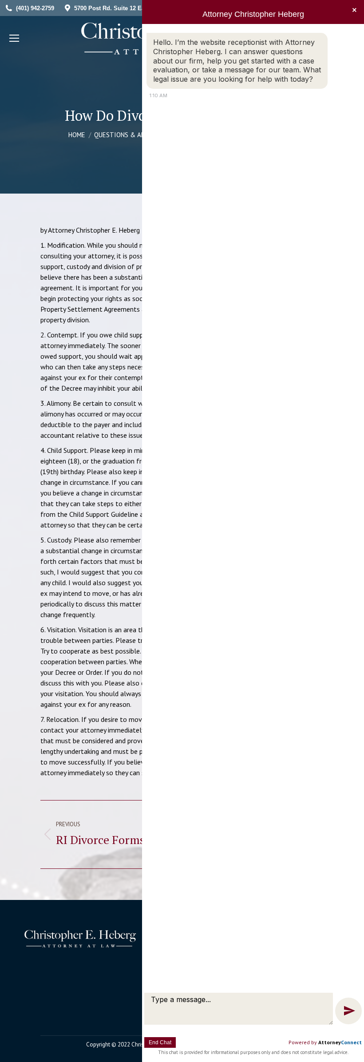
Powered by (325, 1042)
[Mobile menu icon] (14, 38)
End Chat (160, 1042)
